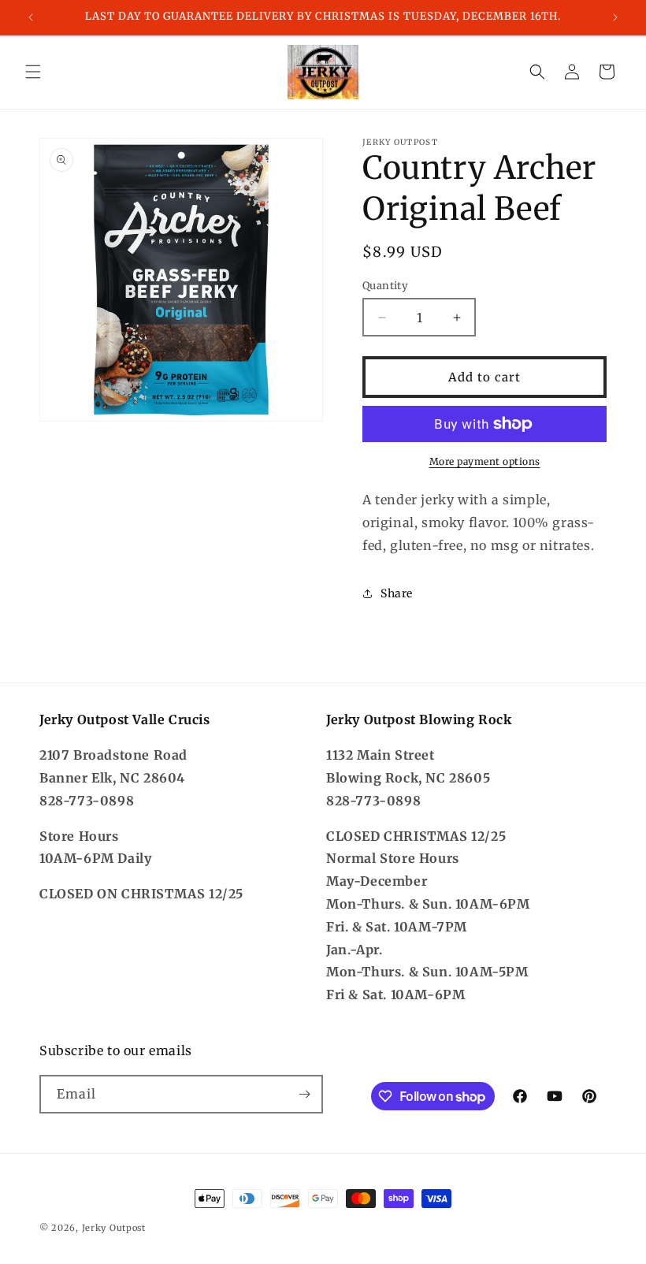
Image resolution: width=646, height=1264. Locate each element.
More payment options (484, 461)
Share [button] (397, 593)
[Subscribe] (304, 1094)
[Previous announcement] (30, 17)
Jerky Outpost (114, 1227)
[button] (33, 71)
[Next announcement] (615, 17)
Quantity (385, 285)
